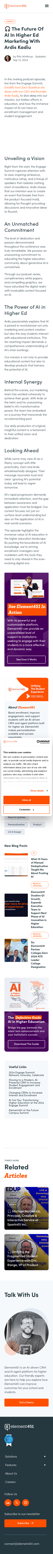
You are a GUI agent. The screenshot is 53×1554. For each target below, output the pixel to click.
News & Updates (16, 817)
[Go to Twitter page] (16, 1502)
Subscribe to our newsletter (22, 1514)
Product (37, 824)
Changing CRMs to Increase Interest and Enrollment (25, 1094)
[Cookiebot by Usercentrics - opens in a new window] (37, 742)
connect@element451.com (21, 1544)
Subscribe (23, 1523)
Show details (37, 790)
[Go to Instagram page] (25, 1502)
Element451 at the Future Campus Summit (24, 1111)
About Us (11, 1473)
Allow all (26, 800)
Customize (24, 809)
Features (10, 1465)
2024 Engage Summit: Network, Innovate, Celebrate (26, 1074)
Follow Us (10, 1494)
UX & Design (14, 832)
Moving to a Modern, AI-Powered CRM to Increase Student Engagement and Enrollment (24, 1084)
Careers (10, 1482)
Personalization (16, 824)
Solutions (11, 1456)
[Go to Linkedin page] (7, 1502)
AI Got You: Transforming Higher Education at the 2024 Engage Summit (26, 1103)
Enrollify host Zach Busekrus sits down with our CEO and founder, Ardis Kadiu (25, 91)
